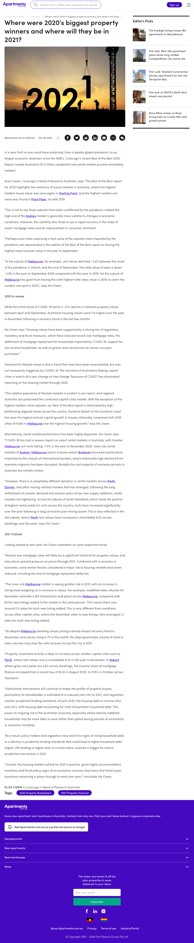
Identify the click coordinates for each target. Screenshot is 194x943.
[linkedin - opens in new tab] (95, 911)
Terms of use (108, 928)
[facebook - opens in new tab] (86, 911)
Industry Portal (130, 928)
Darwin (10, 487)
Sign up (174, 5)
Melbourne (35, 261)
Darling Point (68, 193)
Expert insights (16, 16)
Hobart (114, 660)
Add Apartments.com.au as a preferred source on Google (49, 827)
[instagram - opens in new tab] (103, 911)
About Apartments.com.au (67, 928)
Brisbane (84, 452)
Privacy (91, 928)
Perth (111, 481)
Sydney (31, 216)
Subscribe (97, 902)
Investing (35, 16)
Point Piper (38, 199)
